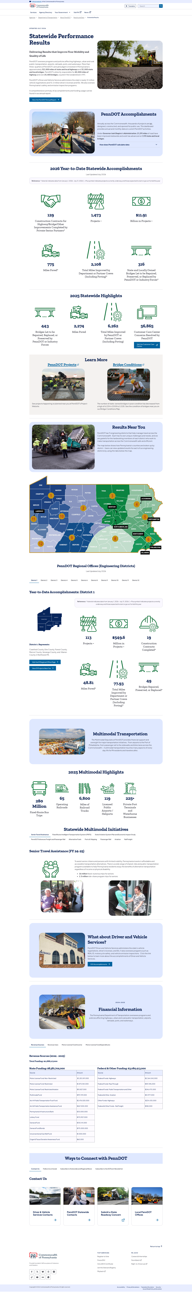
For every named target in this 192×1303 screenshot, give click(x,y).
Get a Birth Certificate (105, 1264)
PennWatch (135, 1260)
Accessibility (121, 1287)
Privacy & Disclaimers (133, 1287)
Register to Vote (103, 1256)
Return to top (155, 1246)
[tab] (34, 580)
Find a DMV (101, 1260)
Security (158, 1287)
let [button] (151, 123)
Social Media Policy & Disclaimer (152, 1289)
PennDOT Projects (63, 365)
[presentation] (34, 580)
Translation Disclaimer (147, 1287)
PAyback (100, 1271)
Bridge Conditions (128, 365)
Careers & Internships (139, 1256)
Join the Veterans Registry (106, 1268)
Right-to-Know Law (138, 1264)
